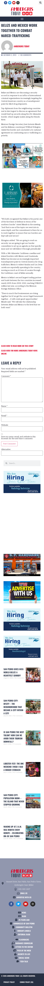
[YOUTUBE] (13, 2)
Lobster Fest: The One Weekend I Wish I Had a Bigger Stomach (14, 766)
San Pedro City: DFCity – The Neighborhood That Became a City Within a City (13, 707)
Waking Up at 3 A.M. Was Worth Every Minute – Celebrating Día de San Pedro (13, 831)
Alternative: (6, 449)
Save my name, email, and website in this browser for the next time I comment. (18, 438)
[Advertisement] (22, 326)
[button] (40, 3)
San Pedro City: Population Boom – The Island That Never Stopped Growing (14, 799)
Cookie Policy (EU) (26, 982)
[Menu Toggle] (22, 18)
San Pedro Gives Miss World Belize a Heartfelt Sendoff (13, 672)
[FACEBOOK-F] (5, 2)
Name (4, 406)
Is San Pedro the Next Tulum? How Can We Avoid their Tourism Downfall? (14, 737)
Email (4, 416)
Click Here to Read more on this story (17, 345)
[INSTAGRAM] (18, 2)
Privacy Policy (9, 982)
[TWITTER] (9, 2)
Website (4, 425)
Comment (6, 376)
